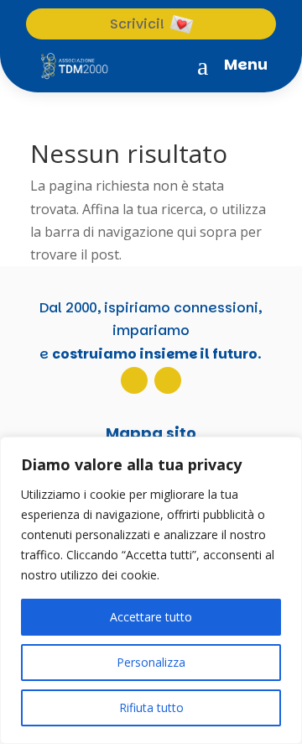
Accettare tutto (151, 617)
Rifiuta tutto (151, 707)
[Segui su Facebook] (167, 380)
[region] (151, 590)
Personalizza (151, 662)
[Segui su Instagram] (134, 380)
